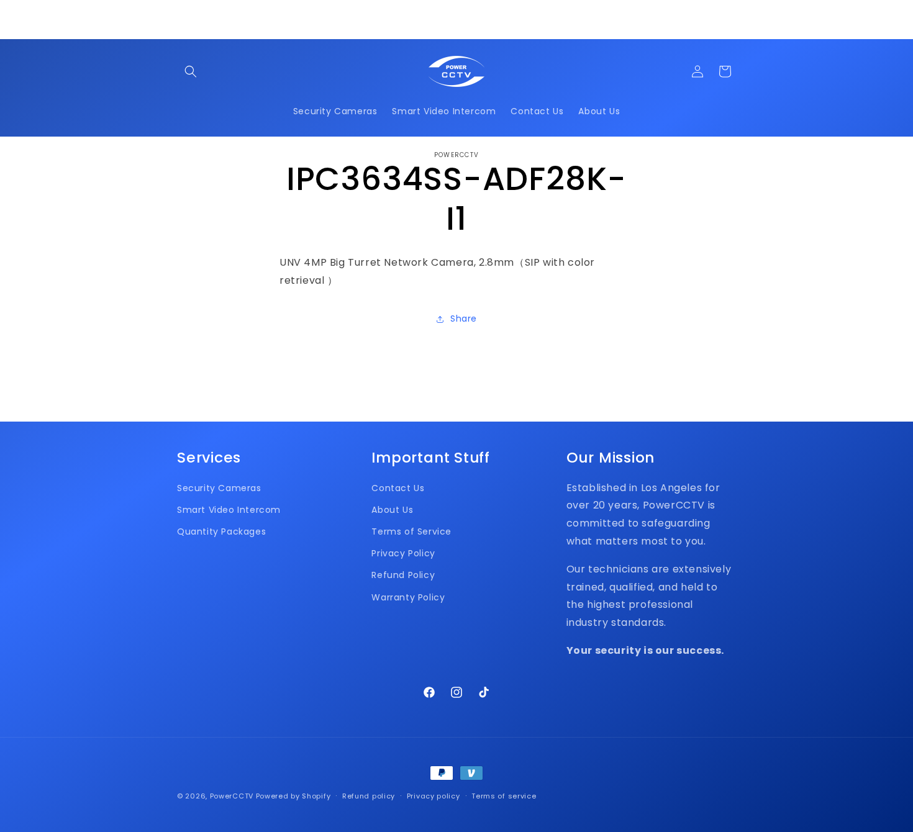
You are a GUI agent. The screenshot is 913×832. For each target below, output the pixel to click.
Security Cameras (219, 488)
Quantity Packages (221, 531)
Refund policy (368, 796)
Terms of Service (411, 531)
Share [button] (463, 318)
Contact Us (397, 488)
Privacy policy (433, 796)
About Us (392, 510)
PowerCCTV (231, 796)
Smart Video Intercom (229, 510)
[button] (190, 71)
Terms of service (503, 796)
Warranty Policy (408, 597)
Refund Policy (403, 575)
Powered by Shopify (293, 796)
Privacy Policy (403, 553)
